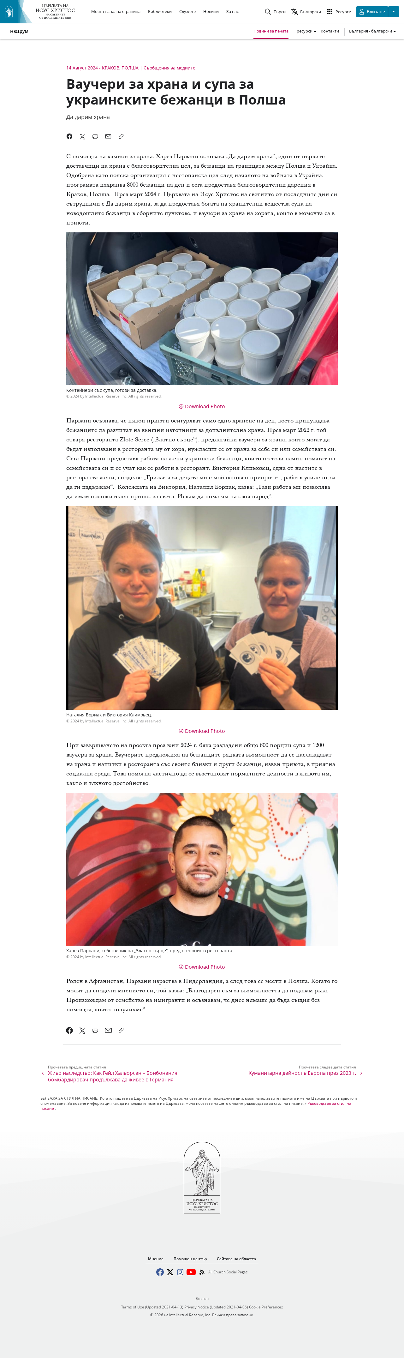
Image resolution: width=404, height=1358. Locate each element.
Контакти (330, 31)
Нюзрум (19, 31)
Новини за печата (270, 31)
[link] (69, 1030)
